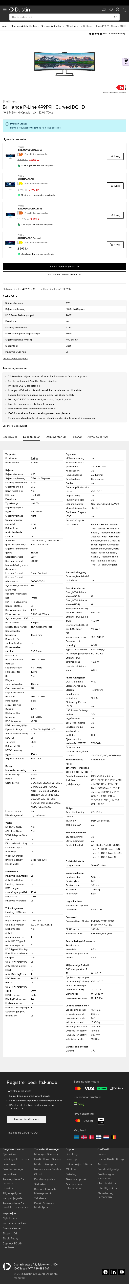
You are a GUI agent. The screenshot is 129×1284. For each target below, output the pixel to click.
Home (4, 26)
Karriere (102, 1164)
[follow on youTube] (121, 1272)
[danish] (91, 1137)
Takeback (40, 1198)
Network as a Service (47, 1169)
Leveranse (9, 1164)
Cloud (38, 1174)
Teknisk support (76, 1179)
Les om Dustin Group (110, 1159)
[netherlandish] (106, 1137)
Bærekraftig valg (108, 1169)
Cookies (8, 1188)
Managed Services (46, 1154)
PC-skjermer (72, 26)
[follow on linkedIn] (113, 1272)
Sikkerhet (40, 1184)
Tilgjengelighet (12, 1193)
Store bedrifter (106, 1183)
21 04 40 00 (30, 1132)
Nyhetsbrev (10, 1218)
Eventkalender (12, 1228)
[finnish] (98, 1137)
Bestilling (72, 1154)
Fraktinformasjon (13, 1169)
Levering (71, 1159)
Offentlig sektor (107, 1188)
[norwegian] (84, 1137)
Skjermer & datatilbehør (24, 26)
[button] (104, 10)
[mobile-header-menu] (5, 10)
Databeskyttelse (44, 1179)
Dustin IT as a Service (47, 1159)
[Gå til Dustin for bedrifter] (20, 10)
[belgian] (113, 1137)
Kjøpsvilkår (10, 1154)
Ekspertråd (10, 1233)
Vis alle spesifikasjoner (15, 358)
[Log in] (118, 10)
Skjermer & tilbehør (51, 26)
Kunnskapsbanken (14, 1223)
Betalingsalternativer (16, 1159)
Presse (101, 1154)
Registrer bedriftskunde (26, 1119)
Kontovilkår (10, 1174)
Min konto (72, 1169)
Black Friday (10, 1238)
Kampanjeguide (13, 1198)
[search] (115, 17)
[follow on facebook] (105, 1272)
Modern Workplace (46, 1164)
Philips (10, 101)
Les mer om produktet (15, 425)
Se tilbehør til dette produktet (64, 274)
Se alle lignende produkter (64, 266)
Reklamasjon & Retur (79, 1164)
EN (10, 1125)
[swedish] (76, 1137)
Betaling (71, 1174)
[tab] (11, 437)
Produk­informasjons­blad (114, 92)
